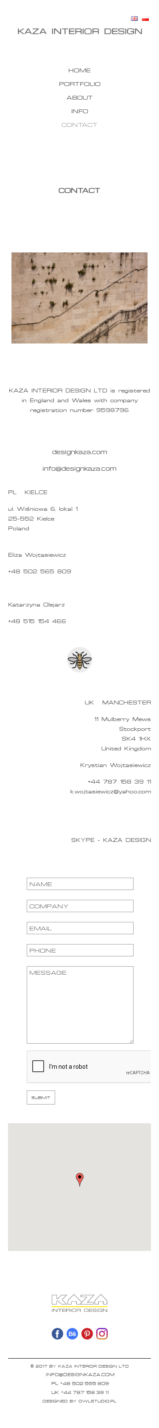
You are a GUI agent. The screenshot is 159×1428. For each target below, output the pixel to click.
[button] (79, 1179)
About (80, 97)
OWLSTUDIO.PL (97, 1401)
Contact (79, 124)
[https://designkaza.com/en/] (79, 31)
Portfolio (79, 83)
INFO (79, 110)
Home (79, 70)
